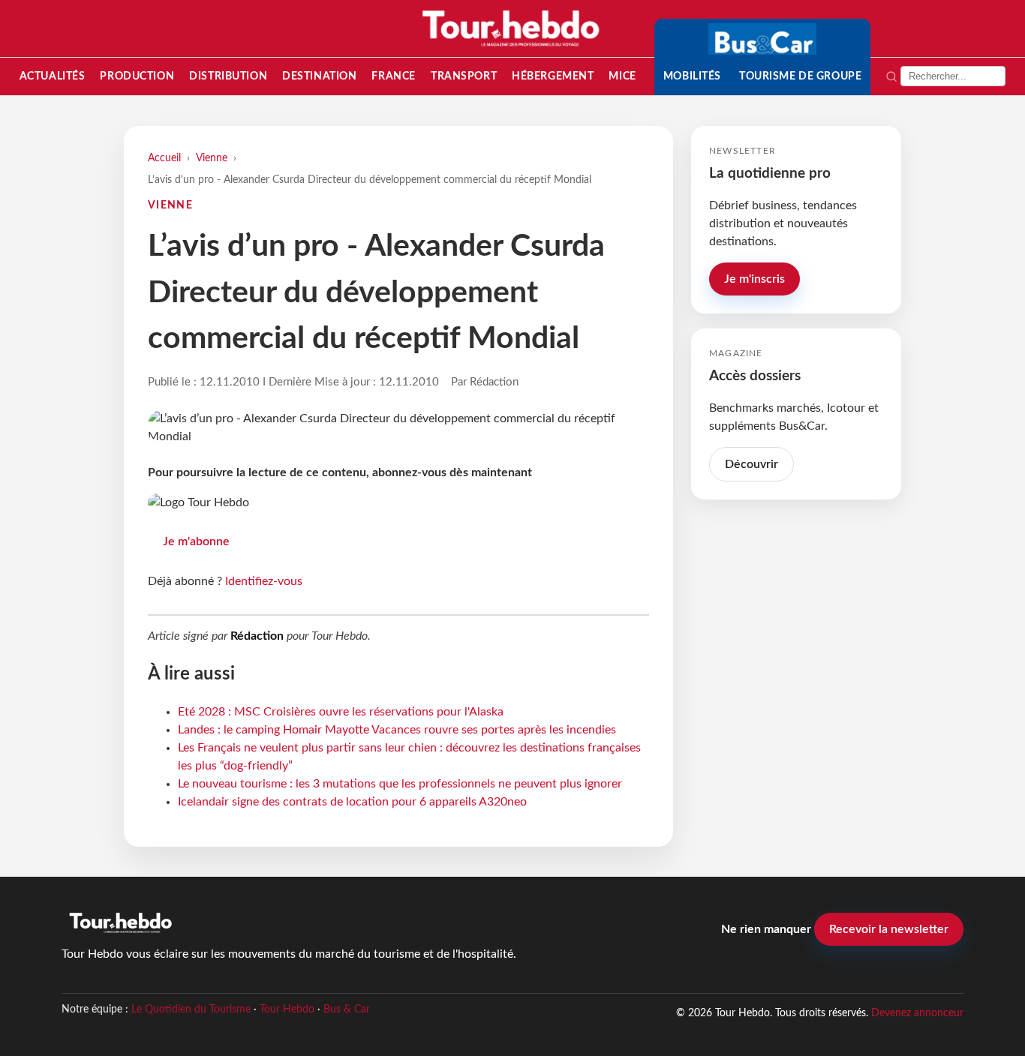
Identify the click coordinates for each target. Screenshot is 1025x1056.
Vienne (211, 158)
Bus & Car (346, 1009)
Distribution (228, 76)
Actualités (53, 76)
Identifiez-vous (263, 581)
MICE (622, 76)
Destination (319, 76)
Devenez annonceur (917, 1012)
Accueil (164, 158)
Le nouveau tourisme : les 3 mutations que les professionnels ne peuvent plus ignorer (400, 784)
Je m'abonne (196, 542)
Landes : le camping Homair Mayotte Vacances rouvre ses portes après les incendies (397, 730)
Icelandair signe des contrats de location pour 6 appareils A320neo (352, 802)
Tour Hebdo (287, 1009)
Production (137, 76)
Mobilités (692, 76)
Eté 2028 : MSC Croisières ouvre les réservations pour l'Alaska (340, 712)
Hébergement (553, 76)
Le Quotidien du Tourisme (191, 1009)
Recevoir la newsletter (888, 929)
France (393, 76)
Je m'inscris (754, 279)
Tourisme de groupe (800, 76)
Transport (464, 76)
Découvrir (751, 464)
